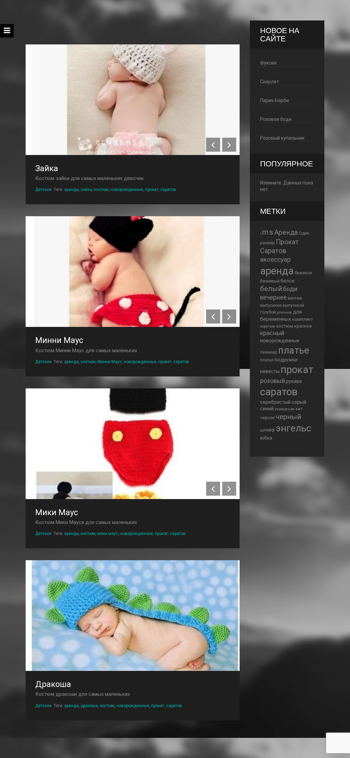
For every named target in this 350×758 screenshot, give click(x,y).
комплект (302, 319)
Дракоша (53, 684)
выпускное (271, 305)
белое (288, 281)
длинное (284, 312)
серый (299, 402)
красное (303, 326)
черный (288, 417)
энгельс (293, 428)
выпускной (293, 305)
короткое (267, 326)
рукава (294, 381)
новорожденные (127, 189)
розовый (272, 380)
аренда (71, 189)
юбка (266, 438)
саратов (168, 189)
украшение (285, 409)
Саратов (273, 251)
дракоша (89, 705)
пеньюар (268, 352)
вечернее (273, 297)
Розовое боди (276, 119)
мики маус (107, 533)
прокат (151, 189)
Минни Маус (59, 340)
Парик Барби (274, 100)
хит (299, 408)
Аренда (286, 232)
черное (267, 417)
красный (272, 333)
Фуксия (268, 63)
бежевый (270, 281)
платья (266, 360)
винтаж (295, 298)
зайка (86, 189)
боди (290, 289)
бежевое (303, 273)
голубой (268, 312)
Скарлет (269, 81)
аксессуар (275, 259)
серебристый (275, 402)
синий (267, 408)
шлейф (267, 429)
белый (271, 289)
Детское (43, 189)
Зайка (46, 168)
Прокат (287, 242)
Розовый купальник (282, 138)
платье (293, 350)
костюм (101, 189)
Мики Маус (56, 512)
